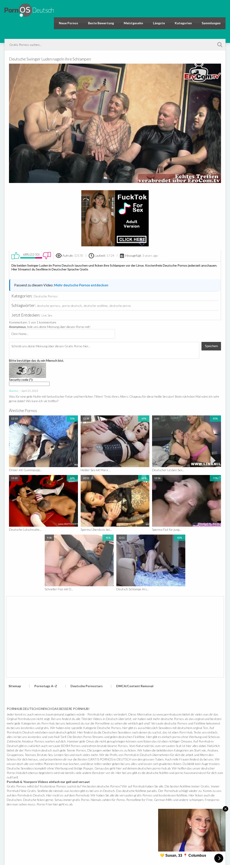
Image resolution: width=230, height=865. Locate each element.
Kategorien (183, 23)
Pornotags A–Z (45, 686)
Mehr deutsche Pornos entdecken (81, 285)
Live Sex (47, 315)
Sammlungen (211, 23)
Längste (159, 23)
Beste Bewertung (101, 23)
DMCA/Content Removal (134, 686)
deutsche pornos (48, 306)
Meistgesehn (133, 23)
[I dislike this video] (47, 255)
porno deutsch (72, 306)
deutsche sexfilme (96, 306)
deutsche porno (120, 306)
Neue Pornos (68, 23)
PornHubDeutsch (29, 9)
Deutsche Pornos (46, 296)
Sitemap (15, 686)
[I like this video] (15, 255)
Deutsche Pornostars (87, 686)
